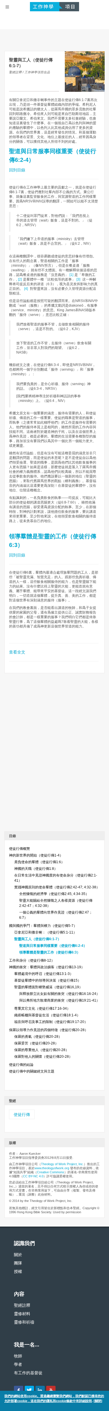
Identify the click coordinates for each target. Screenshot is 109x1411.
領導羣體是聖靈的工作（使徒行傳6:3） (49, 952)
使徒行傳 (22, 1114)
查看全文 (17, 652)
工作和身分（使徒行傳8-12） (32, 960)
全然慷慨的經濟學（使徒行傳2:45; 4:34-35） (54, 894)
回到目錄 (17, 170)
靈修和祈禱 (24, 1322)
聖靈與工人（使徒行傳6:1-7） (37, 939)
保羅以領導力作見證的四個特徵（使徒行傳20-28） (48, 1030)
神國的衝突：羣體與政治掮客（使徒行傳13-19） (47, 967)
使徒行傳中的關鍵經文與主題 (31, 1071)
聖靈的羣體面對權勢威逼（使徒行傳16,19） (48, 987)
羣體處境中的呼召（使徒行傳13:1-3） (43, 974)
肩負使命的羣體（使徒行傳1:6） (39, 862)
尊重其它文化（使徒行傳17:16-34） (42, 1008)
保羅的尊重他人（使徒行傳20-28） (41, 1050)
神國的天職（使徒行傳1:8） (36, 869)
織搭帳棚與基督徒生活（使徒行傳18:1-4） (47, 1015)
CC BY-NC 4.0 (33, 1176)
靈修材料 (22, 1313)
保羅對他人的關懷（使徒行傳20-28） (43, 1057)
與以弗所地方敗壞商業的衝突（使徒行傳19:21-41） (59, 1000)
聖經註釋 (22, 1305)
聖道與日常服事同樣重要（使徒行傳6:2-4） (53, 946)
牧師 (18, 1356)
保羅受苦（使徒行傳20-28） (36, 1043)
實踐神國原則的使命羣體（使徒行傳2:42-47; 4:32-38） (57, 887)
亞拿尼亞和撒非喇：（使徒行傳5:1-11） (45, 932)
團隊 (18, 1263)
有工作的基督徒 (28, 1372)
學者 (18, 1364)
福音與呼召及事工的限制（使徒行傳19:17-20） (51, 1022)
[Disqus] (54, 754)
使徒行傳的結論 (21, 1065)
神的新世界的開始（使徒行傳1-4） (36, 855)
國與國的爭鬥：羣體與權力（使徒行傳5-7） (43, 926)
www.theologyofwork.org (52, 1168)
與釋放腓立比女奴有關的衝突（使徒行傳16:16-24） (59, 994)
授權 (18, 1271)
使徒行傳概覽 (19, 849)
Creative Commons (50, 1172)
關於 (18, 1254)
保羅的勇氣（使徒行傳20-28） (38, 1037)
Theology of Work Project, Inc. (62, 1164)
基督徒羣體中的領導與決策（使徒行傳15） (47, 980)
